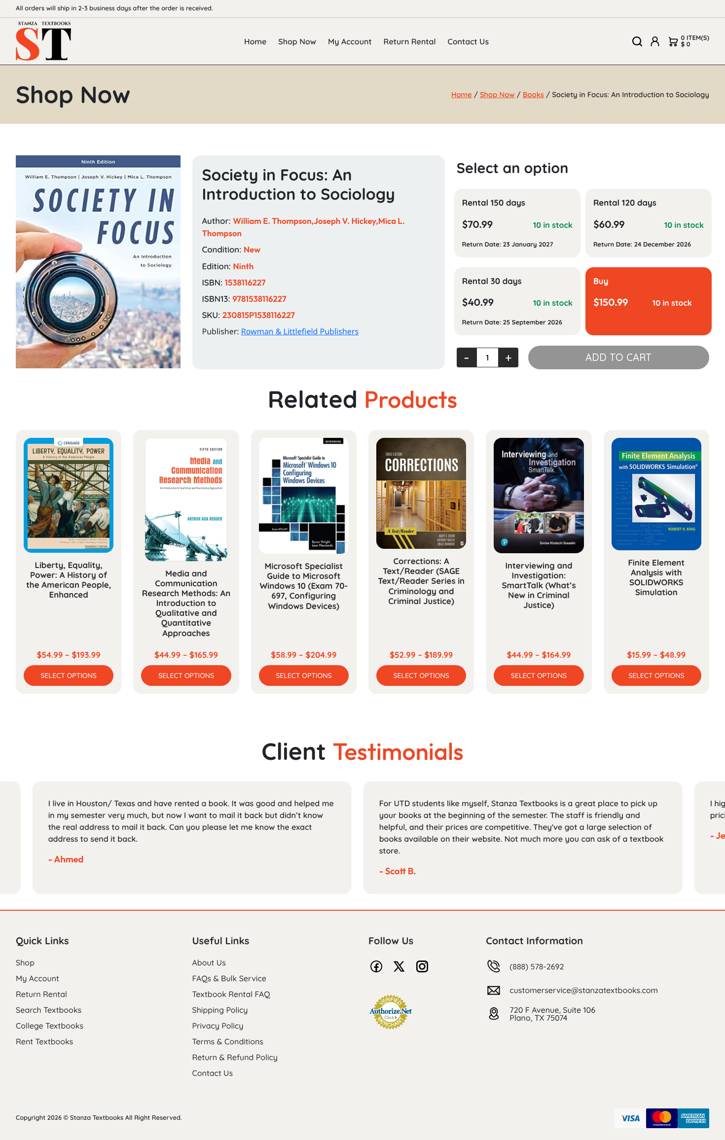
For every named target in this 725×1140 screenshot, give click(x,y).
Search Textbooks (48, 1010)
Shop (25, 962)
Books (533, 94)
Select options (69, 675)
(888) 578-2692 (536, 966)
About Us (209, 962)
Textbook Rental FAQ (231, 994)
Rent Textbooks (44, 1041)
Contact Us (468, 41)
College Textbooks (49, 1026)
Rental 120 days (624, 203)
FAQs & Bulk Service (229, 978)
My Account (350, 41)
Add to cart (618, 357)
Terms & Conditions (227, 1041)
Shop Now (297, 41)
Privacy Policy (218, 1026)
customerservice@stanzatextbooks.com (583, 990)
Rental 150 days (493, 203)
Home (255, 41)
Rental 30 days (492, 281)
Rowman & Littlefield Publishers (300, 331)
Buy (601, 281)
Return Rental (410, 41)
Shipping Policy (220, 1010)
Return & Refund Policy (235, 1057)
